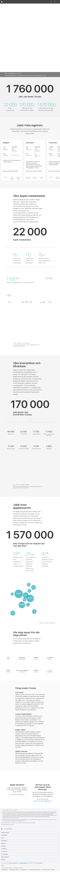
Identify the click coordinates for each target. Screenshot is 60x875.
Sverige (2, 865)
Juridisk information (46, 869)
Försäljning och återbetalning (35, 869)
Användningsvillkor (23, 869)
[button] (51, 2)
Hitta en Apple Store (13, 863)
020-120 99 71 (39, 863)
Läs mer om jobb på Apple (17, 794)
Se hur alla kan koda (42, 799)
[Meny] (58, 2)
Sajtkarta (53, 869)
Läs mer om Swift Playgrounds (42, 801)
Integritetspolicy (4, 869)
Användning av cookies (13, 869)
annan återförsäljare (23, 863)
